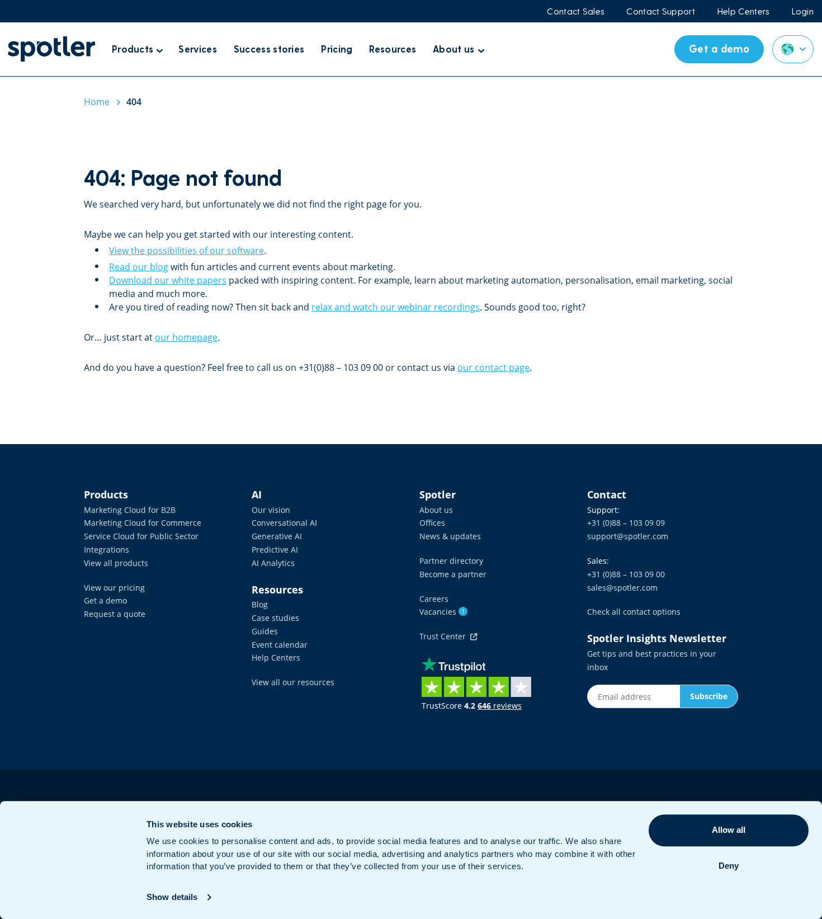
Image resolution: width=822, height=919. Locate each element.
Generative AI (277, 536)
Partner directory (451, 560)
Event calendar (280, 644)
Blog (260, 604)
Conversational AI (284, 522)
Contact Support (660, 11)
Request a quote (114, 614)
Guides (265, 631)
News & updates (450, 536)
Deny (729, 865)
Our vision (271, 510)
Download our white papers (167, 280)
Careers (433, 598)
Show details (172, 897)
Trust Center (444, 636)
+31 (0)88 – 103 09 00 (626, 574)
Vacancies (442, 611)
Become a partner (452, 574)
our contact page (493, 367)
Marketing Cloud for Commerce (142, 522)
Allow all (728, 830)
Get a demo (105, 600)
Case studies (275, 617)
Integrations (106, 549)
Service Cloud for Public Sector (141, 536)
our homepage (186, 337)
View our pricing (114, 587)
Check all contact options (634, 611)
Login (803, 11)
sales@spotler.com (622, 587)
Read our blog (138, 267)
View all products (116, 563)
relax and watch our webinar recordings (395, 307)
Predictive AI (275, 549)
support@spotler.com (627, 536)
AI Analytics (273, 563)
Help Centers (743, 11)
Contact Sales (575, 11)
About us (436, 510)
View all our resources (293, 682)
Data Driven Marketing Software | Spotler (51, 49)
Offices (432, 522)
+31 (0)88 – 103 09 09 (626, 522)
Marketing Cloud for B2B (130, 510)
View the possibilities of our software (186, 250)
